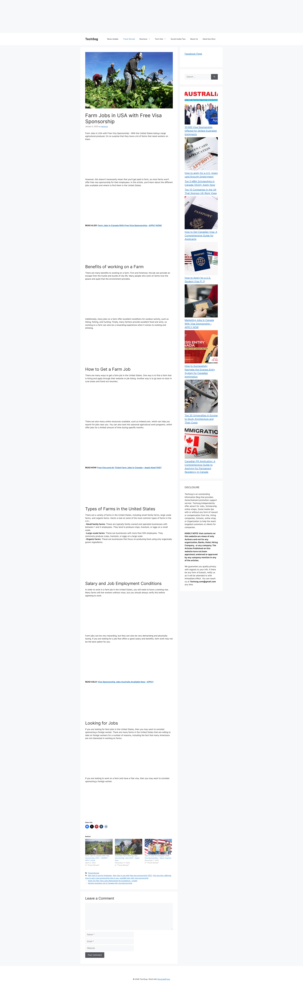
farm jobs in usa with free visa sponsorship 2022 (132, 875)
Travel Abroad (129, 39)
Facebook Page (193, 53)
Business (143, 39)
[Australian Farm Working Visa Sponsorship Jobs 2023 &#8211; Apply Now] (128, 846)
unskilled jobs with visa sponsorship (134, 878)
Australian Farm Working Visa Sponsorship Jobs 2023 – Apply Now (127, 858)
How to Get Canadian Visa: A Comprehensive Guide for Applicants (201, 235)
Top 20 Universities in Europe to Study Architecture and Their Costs (201, 419)
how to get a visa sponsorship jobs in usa (102, 878)
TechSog (91, 39)
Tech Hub (159, 39)
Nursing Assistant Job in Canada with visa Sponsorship (110, 883)
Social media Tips (178, 39)
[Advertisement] (71, 16)
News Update (112, 39)
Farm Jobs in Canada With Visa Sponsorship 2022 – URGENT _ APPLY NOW (97, 858)
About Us (194, 39)
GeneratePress (163, 979)
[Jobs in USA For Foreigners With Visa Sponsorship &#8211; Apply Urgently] (158, 846)
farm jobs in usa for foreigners (100, 875)
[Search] (214, 77)
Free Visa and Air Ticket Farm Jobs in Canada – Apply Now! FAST (129, 467)
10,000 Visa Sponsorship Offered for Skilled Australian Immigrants (201, 131)
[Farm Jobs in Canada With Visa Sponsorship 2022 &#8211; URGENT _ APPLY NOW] (99, 846)
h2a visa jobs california (162, 875)
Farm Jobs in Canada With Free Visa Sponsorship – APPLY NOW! (130, 225)
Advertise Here (209, 39)
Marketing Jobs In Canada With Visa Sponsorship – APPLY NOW (199, 324)
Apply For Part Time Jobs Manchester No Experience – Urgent (112, 881)
